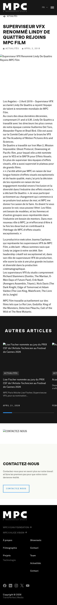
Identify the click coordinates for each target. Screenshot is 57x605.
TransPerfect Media (13, 597)
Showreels (35, 540)
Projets (7, 556)
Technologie (9, 560)
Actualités (35, 563)
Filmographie (10, 548)
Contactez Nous (16, 489)
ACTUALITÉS (12, 16)
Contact (34, 548)
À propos (7, 540)
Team (33, 556)
